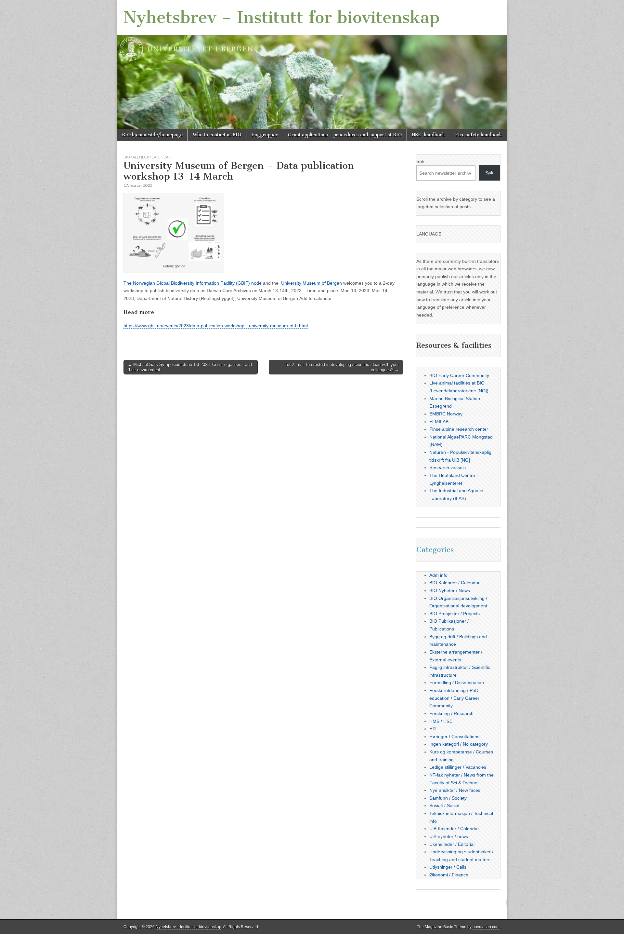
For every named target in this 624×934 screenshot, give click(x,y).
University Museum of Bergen (311, 283)
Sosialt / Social (444, 805)
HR (432, 728)
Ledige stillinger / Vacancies (457, 767)
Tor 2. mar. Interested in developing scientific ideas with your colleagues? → (342, 367)
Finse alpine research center (458, 429)
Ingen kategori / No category (458, 744)
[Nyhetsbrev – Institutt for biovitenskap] (312, 64)
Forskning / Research (451, 713)
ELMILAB (438, 421)
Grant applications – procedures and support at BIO (345, 135)
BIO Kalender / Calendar (147, 157)
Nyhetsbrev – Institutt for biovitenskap (282, 17)
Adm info (438, 575)
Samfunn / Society (448, 798)
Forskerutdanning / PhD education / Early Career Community (454, 698)
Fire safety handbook (478, 135)
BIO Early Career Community (459, 375)
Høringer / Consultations (454, 736)
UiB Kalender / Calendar (454, 828)
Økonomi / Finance (448, 874)
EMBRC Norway (445, 413)
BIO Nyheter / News (449, 590)
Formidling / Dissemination (456, 682)
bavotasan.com (486, 927)
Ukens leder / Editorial (451, 844)
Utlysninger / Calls (447, 867)
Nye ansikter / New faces (454, 790)
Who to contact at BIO (217, 135)
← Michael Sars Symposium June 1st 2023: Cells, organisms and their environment (190, 367)
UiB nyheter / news (448, 836)
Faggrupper (264, 135)
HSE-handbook (428, 135)
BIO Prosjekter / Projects (454, 613)
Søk (420, 161)
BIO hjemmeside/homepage (152, 135)
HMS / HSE (440, 721)
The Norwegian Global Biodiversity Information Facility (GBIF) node (193, 283)
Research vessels (447, 467)
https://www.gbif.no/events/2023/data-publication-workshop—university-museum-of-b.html (216, 325)
